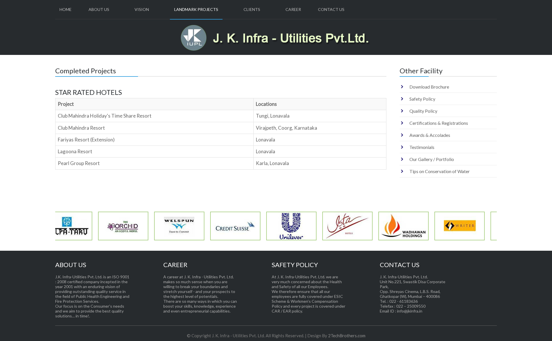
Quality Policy (423, 111)
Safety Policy (422, 98)
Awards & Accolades (429, 135)
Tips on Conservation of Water (439, 171)
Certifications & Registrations (438, 123)
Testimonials (421, 147)
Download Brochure (429, 86)
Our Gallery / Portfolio (431, 159)
